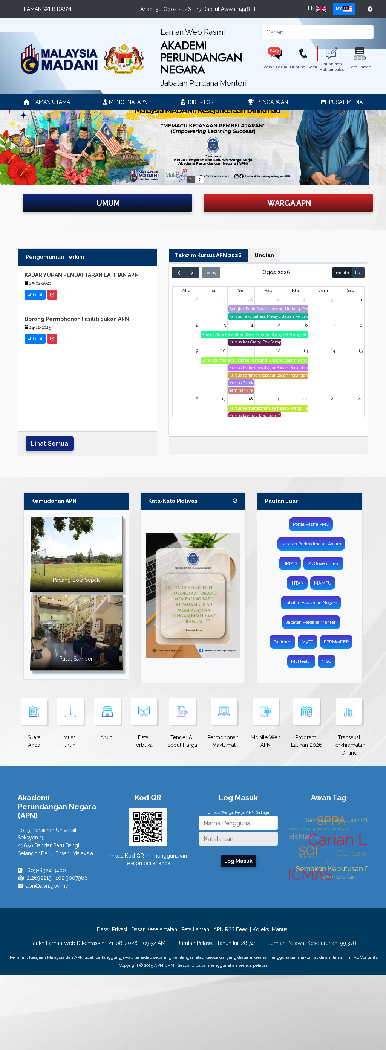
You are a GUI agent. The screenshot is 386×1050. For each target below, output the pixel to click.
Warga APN (289, 203)
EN (312, 8)
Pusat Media (345, 102)
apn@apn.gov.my (47, 886)
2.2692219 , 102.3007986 (57, 878)
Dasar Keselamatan (154, 929)
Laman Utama (50, 102)
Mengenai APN (127, 102)
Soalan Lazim (275, 67)
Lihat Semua (49, 443)
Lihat (37, 285)
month (342, 272)
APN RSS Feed (230, 929)
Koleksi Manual (271, 929)
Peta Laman (360, 67)
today (211, 272)
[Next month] (192, 272)
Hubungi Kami (303, 67)
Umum (108, 203)
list (358, 272)
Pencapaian (271, 102)
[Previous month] (179, 272)
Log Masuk (238, 861)
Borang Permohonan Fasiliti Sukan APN (77, 310)
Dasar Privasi (112, 929)
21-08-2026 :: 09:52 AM (136, 943)
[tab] (208, 255)
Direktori (201, 102)
